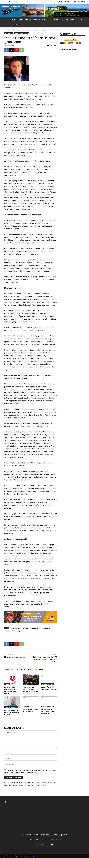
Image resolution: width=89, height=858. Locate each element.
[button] (82, 20)
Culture (44, 20)
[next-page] (9, 718)
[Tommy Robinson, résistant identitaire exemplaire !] (49, 701)
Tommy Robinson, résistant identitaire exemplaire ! (47, 711)
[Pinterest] (16, 50)
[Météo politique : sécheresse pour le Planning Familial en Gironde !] (12, 679)
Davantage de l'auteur (31, 669)
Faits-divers (64, 20)
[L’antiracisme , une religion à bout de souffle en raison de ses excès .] (31, 679)
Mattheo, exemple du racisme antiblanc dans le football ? (11, 712)
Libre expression (27, 30)
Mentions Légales (31, 856)
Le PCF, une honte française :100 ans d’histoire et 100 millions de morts (45, 659)
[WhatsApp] (21, 50)
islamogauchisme (46, 628)
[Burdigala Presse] (44, 10)
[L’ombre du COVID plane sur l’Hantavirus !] (31, 701)
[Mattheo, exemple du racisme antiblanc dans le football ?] (12, 702)
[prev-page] (5, 718)
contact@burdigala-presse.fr (50, 839)
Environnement (54, 20)
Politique (28, 20)
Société (72, 20)
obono (7, 631)
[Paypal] (9, 1)
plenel (13, 631)
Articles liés (11, 669)
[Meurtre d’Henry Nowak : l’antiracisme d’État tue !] (49, 679)
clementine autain (16, 628)
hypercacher (35, 628)
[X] (13, 1)
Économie (20, 20)
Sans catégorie (15, 30)
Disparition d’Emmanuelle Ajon (15, 657)
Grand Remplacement (47, 684)
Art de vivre (36, 20)
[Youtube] (16, 1)
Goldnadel (26, 628)
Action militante (16, 25)
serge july (20, 631)
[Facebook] (6, 1)
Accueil (13, 20)
